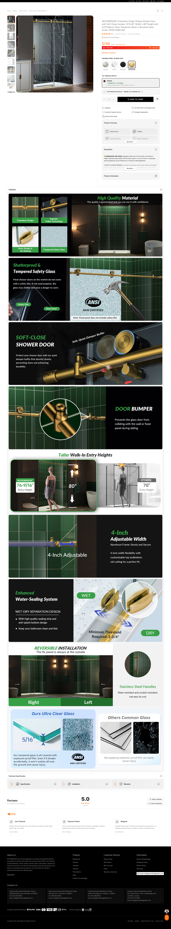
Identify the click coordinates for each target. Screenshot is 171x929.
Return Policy (141, 865)
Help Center (108, 859)
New (74, 875)
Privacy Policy (160, 921)
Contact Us (12, 885)
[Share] (162, 11)
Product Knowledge (80, 878)
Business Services (110, 872)
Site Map (130, 921)
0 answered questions (133, 34)
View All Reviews (156, 803)
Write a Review (157, 799)
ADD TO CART (136, 99)
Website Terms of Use (147, 921)
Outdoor (76, 865)
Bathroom (76, 859)
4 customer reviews (120, 34)
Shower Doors (23, 11)
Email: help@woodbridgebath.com (151, 873)
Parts (105, 869)
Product (76, 855)
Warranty (140, 869)
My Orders (107, 862)
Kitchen (75, 869)
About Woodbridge (143, 859)
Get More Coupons (109, 53)
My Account (108, 865)
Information (142, 855)
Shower (15, 11)
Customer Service (112, 855)
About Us (11, 855)
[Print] (158, 11)
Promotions (77, 872)
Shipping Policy (142, 862)
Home (9, 11)
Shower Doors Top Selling (111, 37)
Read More (10, 875)
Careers (137, 921)
